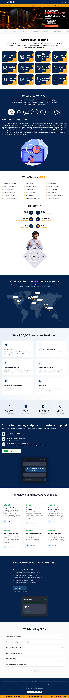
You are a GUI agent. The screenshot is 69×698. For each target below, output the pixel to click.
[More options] (66, 2)
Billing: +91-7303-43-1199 (12, 696)
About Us (44, 685)
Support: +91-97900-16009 (58, 696)
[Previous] (2, 18)
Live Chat (57, 5)
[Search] (63, 2)
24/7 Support (34, 5)
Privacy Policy (20, 685)
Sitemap (50, 685)
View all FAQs (33, 671)
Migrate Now (18, 588)
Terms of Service (29, 685)
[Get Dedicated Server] (52, 26)
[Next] (66, 18)
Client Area (11, 5)
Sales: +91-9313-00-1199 (35, 696)
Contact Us (37, 685)
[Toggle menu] (3, 2)
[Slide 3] (32, 27)
